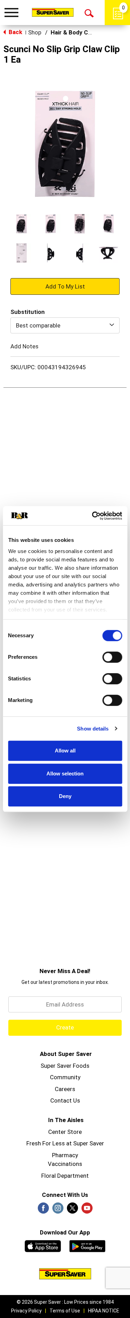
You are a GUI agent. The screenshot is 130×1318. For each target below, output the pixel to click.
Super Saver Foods (65, 1065)
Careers (65, 1089)
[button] (21, 224)
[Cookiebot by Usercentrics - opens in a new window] (92, 515)
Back (14, 32)
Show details (93, 729)
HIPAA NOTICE (103, 1310)
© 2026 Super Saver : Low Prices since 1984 (65, 1302)
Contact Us (65, 1100)
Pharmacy (65, 1155)
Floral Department (65, 1175)
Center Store (65, 1131)
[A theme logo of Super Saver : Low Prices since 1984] (52, 12)
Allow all (65, 750)
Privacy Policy (26, 1310)
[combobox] (65, 325)
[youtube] (87, 1210)
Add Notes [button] (24, 345)
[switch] (112, 657)
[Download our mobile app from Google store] (87, 1245)
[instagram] (57, 1210)
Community (65, 1077)
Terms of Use (65, 1310)
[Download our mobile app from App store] (43, 1245)
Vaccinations (65, 1163)
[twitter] (72, 1210)
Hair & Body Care (74, 32)
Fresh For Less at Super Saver (65, 1143)
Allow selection (65, 773)
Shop (34, 32)
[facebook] (43, 1210)
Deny (65, 796)
